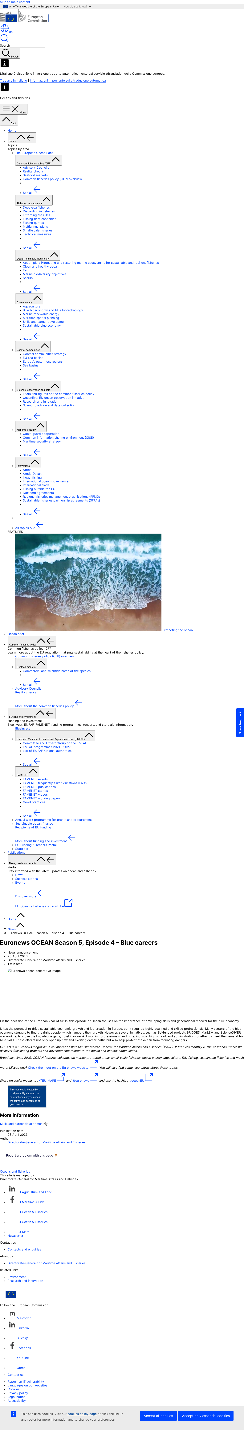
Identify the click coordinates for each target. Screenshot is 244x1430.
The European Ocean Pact (34, 153)
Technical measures (37, 234)
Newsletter (15, 1236)
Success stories (26, 879)
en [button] (11, 32)
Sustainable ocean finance (34, 823)
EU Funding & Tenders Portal (36, 845)
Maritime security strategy (42, 441)
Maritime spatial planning (41, 318)
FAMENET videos (35, 794)
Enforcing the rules (36, 215)
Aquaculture (31, 306)
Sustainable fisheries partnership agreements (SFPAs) (61, 500)
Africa (27, 470)
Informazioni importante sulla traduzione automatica (68, 80)
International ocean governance (45, 481)
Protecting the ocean (177, 630)
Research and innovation (40, 401)
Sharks (28, 278)
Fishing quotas (33, 223)
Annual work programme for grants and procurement (53, 820)
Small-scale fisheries (37, 230)
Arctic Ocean (32, 474)
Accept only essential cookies (206, 1416)
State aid (21, 849)
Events (20, 882)
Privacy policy (18, 1393)
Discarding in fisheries (39, 211)
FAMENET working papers (42, 798)
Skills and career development (45, 322)
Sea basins (30, 365)
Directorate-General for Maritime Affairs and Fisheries (46, 1142)
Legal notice (16, 1397)
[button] (32, 1155)
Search (5, 45)
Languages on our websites (27, 1385)
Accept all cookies (158, 1416)
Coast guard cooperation (41, 434)
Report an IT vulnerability (26, 1381)
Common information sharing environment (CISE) (58, 437)
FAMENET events (35, 779)
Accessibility (17, 1400)
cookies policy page (82, 1414)
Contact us (15, 1375)
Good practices (34, 802)
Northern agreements (38, 493)
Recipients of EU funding (33, 827)
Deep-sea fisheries (36, 207)
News (19, 875)
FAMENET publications (39, 787)
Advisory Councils (36, 167)
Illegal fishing (32, 477)
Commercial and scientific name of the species (57, 671)
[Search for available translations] (46, 1124)
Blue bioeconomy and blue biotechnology (53, 310)
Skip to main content (15, 2)
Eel (25, 270)
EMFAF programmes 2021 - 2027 (47, 747)
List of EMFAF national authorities (47, 751)
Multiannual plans (35, 226)
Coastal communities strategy (44, 354)
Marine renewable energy (41, 314)
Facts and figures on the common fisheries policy (58, 394)
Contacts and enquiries (24, 1249)
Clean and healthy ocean (41, 266)
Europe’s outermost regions (43, 361)
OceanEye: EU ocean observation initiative (53, 398)
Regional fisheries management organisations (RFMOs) (62, 496)
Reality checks (33, 171)
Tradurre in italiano (13, 80)
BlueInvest (22, 728)
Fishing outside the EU (39, 489)
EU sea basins (33, 358)
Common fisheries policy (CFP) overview (52, 179)
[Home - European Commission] (27, 22)
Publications (16, 852)
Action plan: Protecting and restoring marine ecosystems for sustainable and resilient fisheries (91, 262)
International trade (36, 485)
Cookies (13, 1389)
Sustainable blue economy (42, 325)
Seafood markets (35, 175)
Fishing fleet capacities (39, 219)
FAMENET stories (35, 791)
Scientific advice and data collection (49, 405)
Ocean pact (16, 634)
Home (12, 130)
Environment (17, 1277)
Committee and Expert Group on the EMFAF (55, 743)
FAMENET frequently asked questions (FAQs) (55, 783)
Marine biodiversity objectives (44, 274)
